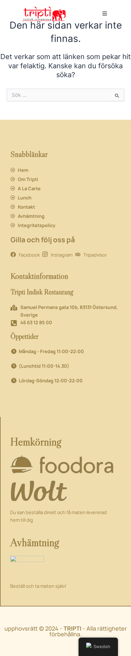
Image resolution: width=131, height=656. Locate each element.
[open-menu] (104, 14)
